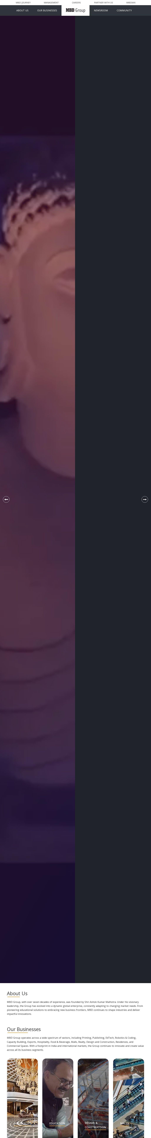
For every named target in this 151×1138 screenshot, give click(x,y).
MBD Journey (23, 2)
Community (124, 10)
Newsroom (101, 10)
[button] (6, 499)
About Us (22, 10)
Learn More (24, 519)
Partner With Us (103, 2)
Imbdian (130, 2)
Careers (76, 2)
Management (51, 2)
